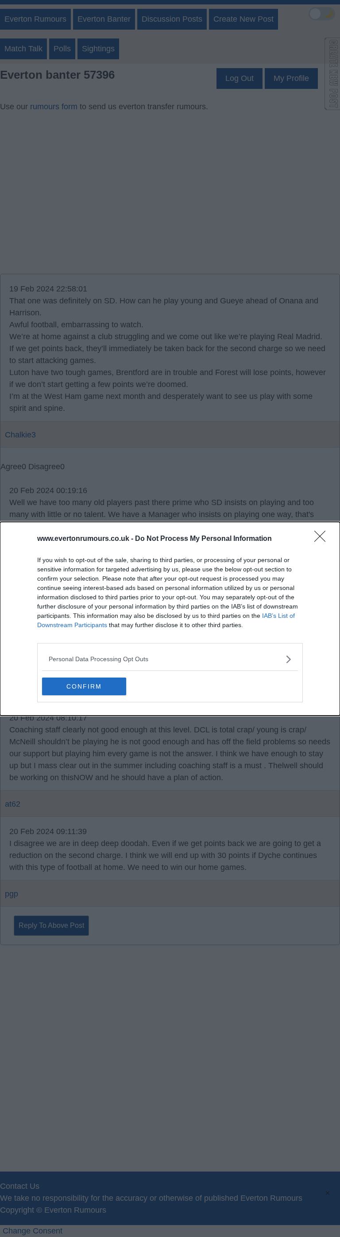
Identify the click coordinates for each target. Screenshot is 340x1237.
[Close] (322, 539)
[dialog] (170, 619)
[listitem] (170, 659)
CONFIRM (84, 686)
